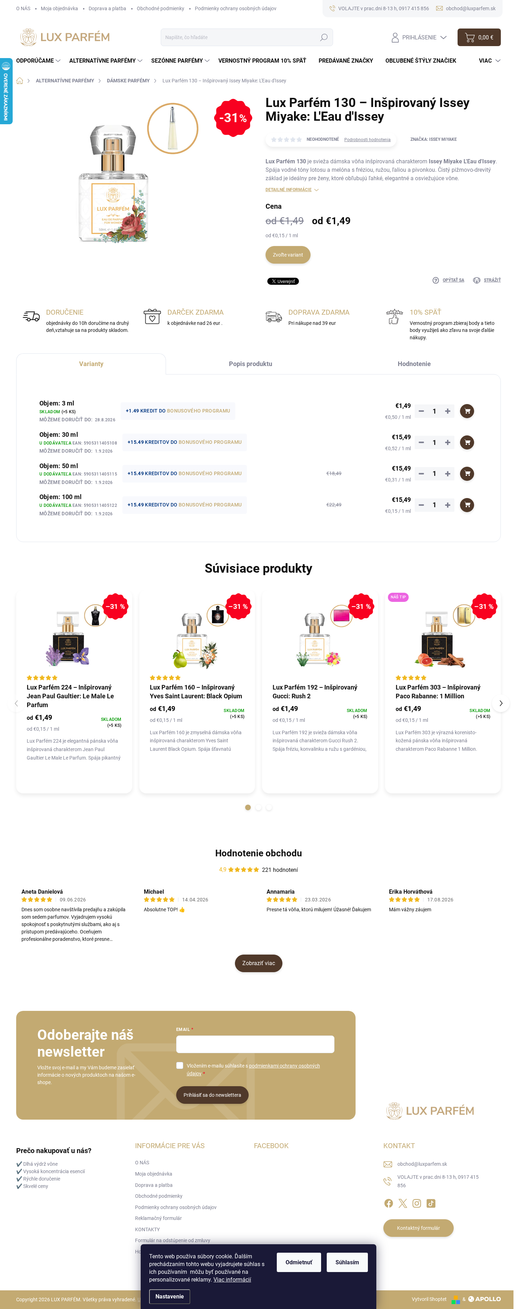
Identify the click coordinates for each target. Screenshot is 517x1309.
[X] (402, 1202)
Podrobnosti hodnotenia (367, 139)
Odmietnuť (299, 1262)
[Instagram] (416, 1202)
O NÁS (23, 8)
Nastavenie (169, 1296)
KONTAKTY (147, 1229)
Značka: (433, 139)
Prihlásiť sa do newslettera (212, 1095)
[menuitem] (39, 60)
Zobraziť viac (258, 963)
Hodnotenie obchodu (258, 853)
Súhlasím (347, 1262)
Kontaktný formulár (418, 1228)
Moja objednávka (59, 8)
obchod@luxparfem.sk (422, 1164)
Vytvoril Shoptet (429, 1299)
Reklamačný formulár (158, 1218)
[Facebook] (388, 1202)
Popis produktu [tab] (250, 363)
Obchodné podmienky (160, 8)
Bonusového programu (198, 411)
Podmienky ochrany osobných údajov (235, 8)
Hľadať (324, 37)
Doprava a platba (107, 8)
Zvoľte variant (288, 255)
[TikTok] (431, 1202)
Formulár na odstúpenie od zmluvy (172, 1240)
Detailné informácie (289, 189)
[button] (248, 807)
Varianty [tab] (91, 363)
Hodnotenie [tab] (414, 363)
